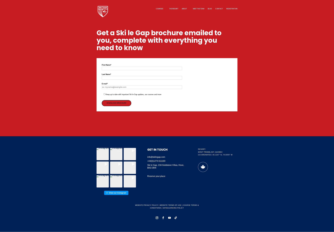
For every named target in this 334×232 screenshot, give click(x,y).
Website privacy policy (146, 205)
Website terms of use (170, 205)
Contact (219, 9)
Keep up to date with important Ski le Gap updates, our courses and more (133, 94)
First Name (106, 65)
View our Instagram (117, 193)
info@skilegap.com (156, 157)
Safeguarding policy (173, 208)
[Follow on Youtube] (169, 217)
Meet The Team (198, 9)
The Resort (173, 9)
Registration (231, 9)
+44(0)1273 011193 (156, 161)
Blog (210, 9)
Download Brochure (116, 103)
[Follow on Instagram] (157, 217)
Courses (159, 9)
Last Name (106, 74)
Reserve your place (156, 176)
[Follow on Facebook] (163, 217)
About (184, 9)
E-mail (105, 84)
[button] (103, 154)
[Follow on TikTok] (175, 217)
